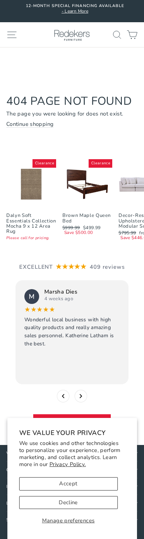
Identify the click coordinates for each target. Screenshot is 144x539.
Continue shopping (30, 124)
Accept (68, 483)
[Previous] (63, 396)
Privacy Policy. (67, 464)
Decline (68, 502)
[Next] (81, 396)
